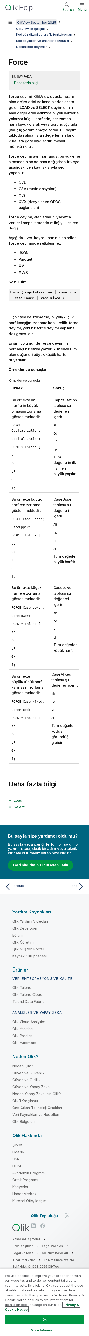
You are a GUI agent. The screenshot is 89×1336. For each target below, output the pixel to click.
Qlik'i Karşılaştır (25, 1101)
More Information (44, 1330)
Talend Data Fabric (28, 1001)
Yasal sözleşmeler (26, 1239)
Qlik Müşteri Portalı (28, 949)
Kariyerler (20, 1187)
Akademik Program (28, 1173)
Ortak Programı (25, 1180)
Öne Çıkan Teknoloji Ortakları (37, 1108)
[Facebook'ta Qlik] (42, 1226)
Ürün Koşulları (22, 1246)
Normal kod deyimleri (31, 47)
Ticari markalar (23, 1260)
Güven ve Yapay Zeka (31, 1087)
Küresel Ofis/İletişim (29, 1201)
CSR (15, 1159)
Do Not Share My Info (58, 1260)
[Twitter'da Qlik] (67, 1215)
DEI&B (17, 1166)
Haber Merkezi (24, 1194)
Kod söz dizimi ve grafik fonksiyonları (44, 34)
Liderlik (18, 1152)
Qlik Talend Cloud (27, 994)
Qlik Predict (22, 1036)
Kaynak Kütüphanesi (29, 956)
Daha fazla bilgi (26, 83)
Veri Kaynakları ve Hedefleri (35, 1114)
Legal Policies (52, 1246)
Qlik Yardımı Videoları (30, 921)
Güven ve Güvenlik (28, 1073)
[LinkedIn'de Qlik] (33, 1226)
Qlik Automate (24, 1043)
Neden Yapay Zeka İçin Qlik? (36, 1094)
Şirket (17, 1145)
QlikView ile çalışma (30, 29)
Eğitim (17, 935)
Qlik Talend (21, 987)
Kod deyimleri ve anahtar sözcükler (42, 41)
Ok (44, 1319)
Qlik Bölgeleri (23, 1121)
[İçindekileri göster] (10, 22)
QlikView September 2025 (36, 22)
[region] (44, 1302)
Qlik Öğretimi (23, 942)
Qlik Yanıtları (22, 1029)
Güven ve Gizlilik (26, 1080)
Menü (82, 9)
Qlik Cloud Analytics (29, 1022)
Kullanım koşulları (55, 1253)
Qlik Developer (25, 928)
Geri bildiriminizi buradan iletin (40, 865)
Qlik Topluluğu (44, 1215)
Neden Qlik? (22, 1066)
